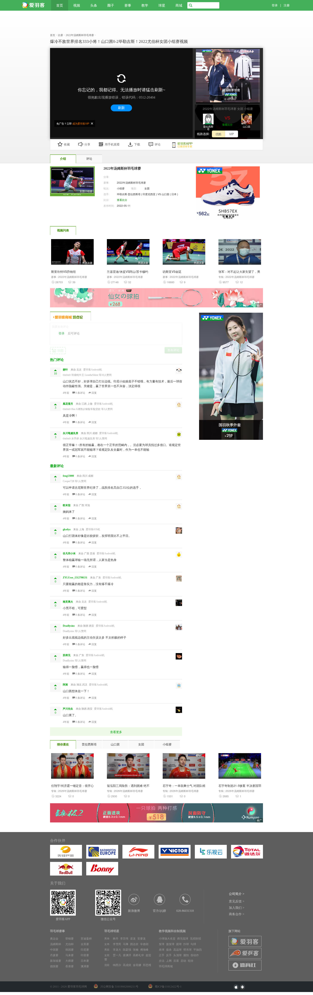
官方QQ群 (159, 910)
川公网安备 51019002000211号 (119, 986)
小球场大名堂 (167, 938)
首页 (59, 5)
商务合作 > (236, 914)
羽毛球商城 (166, 966)
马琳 (125, 944)
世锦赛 (69, 938)
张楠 (135, 949)
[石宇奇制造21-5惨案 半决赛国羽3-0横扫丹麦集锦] (239, 767)
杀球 (161, 949)
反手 (169, 955)
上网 (169, 960)
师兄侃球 (182, 938)
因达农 (134, 944)
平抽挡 (197, 949)
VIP (231, 134)
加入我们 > (236, 907)
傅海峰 (144, 949)
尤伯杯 (69, 944)
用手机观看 (112, 144)
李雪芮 (117, 944)
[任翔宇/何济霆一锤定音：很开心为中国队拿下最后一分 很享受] (72, 767)
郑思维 (147, 965)
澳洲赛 (85, 966)
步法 (161, 960)
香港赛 (69, 966)
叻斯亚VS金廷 (172, 271)
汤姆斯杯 (55, 944)
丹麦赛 (54, 955)
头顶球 (177, 955)
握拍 (186, 955)
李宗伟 (124, 938)
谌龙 (133, 938)
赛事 (127, 5)
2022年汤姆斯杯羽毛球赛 (131, 182)
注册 (287, 5)
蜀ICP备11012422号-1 (168, 986)
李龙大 (117, 949)
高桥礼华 (138, 955)
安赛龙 (141, 938)
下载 (137, 144)
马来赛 (69, 955)
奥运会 (54, 938)
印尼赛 (85, 949)
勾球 (193, 944)
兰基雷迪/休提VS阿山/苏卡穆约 (127, 271)
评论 (158, 144)
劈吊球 (187, 949)
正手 (161, 955)
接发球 (170, 944)
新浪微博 (134, 910)
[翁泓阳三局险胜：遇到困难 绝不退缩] (128, 767)
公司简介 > (236, 894)
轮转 (190, 960)
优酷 (218, 134)
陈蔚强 (127, 949)
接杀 (169, 949)
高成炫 (127, 965)
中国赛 (54, 949)
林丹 (115, 938)
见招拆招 (195, 938)
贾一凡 (117, 955)
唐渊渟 (127, 955)
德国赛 (54, 966)
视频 (76, 5)
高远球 (177, 949)
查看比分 (227, 124)
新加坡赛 (55, 960)
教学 (144, 5)
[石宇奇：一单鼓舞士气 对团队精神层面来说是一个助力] (184, 767)
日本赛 (85, 960)
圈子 (110, 5)
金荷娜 (137, 965)
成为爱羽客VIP (80, 123)
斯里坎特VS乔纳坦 (63, 271)
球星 (161, 5)
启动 (183, 960)
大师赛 (69, 960)
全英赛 (85, 944)
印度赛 (85, 955)
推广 (259, 305)
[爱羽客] (34, 5)
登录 (275, 5)
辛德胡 (144, 944)
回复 (94, 392)
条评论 (81, 392)
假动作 (195, 955)
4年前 (66, 392)
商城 (178, 5)
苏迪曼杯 (86, 938)
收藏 (67, 144)
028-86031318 (185, 910)
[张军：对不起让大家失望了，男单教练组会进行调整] (239, 253)
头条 (93, 5)
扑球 (186, 944)
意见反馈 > (236, 901)
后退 (176, 960)
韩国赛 (69, 949)
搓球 (179, 944)
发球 (161, 944)
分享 (87, 144)
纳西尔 (117, 965)
